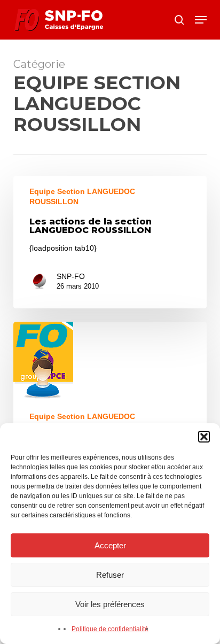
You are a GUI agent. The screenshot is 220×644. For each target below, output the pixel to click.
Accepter (110, 545)
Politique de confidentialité (110, 629)
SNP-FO (71, 276)
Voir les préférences (110, 604)
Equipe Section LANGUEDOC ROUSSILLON (82, 196)
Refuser (110, 574)
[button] (204, 436)
